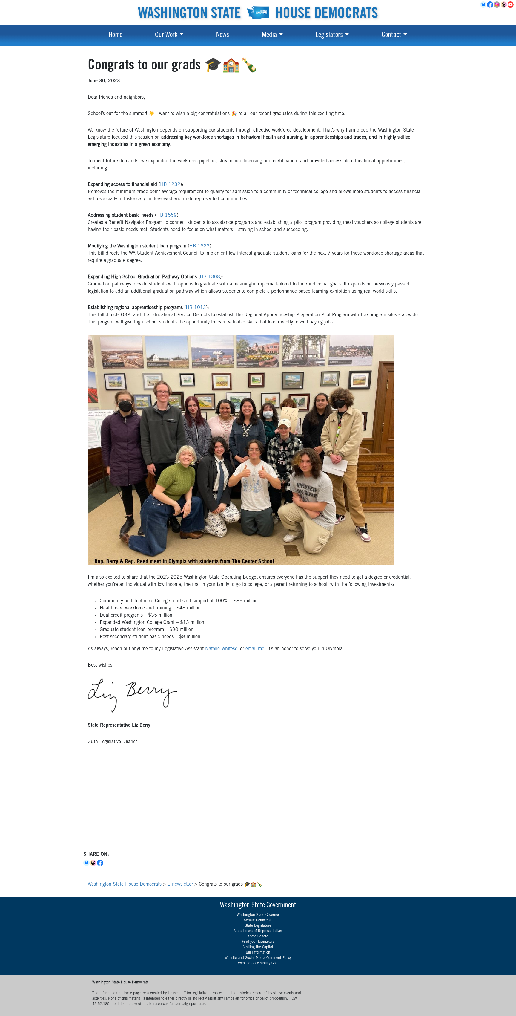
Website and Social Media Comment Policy (258, 958)
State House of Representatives (258, 931)
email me (254, 649)
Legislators (329, 35)
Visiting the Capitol (258, 947)
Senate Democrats (258, 920)
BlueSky (483, 4)
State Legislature (258, 926)
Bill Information (258, 952)
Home (115, 35)
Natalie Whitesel (222, 649)
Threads (504, 4)
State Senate (258, 936)
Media (269, 35)
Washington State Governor (258, 915)
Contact (391, 35)
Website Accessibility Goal (258, 963)
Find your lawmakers (258, 942)
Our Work (166, 35)
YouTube (511, 4)
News (222, 35)
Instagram (497, 4)
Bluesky (86, 863)
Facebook (490, 4)
